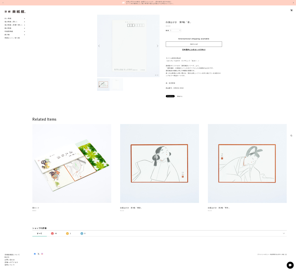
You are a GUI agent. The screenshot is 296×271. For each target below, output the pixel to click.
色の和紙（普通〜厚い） (14, 25)
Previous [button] (99, 46)
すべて (39, 233)
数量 (167, 30)
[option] (128, 46)
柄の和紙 (8, 28)
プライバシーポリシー (263, 254)
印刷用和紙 (9, 31)
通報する (179, 96)
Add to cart (194, 44)
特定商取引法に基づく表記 (277, 254)
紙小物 (7, 34)
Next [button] (157, 46)
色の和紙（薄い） (11, 21)
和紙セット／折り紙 (12, 38)
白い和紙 (8, 18)
